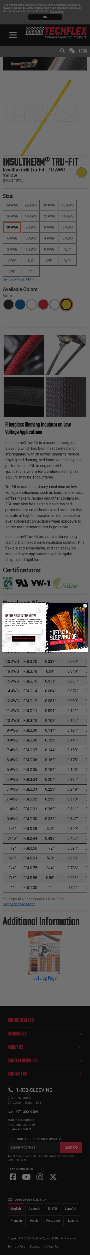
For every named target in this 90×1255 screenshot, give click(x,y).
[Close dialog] (85, 605)
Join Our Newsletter (23, 638)
